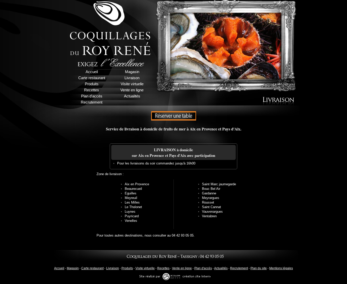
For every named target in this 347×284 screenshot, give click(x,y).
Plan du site (258, 268)
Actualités (221, 268)
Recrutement (239, 268)
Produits (127, 268)
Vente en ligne (182, 268)
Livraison (112, 268)
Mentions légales (281, 268)
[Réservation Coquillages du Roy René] (173, 113)
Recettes (163, 268)
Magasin (73, 268)
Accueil (59, 268)
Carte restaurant (92, 268)
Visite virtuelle (145, 268)
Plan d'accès (203, 268)
